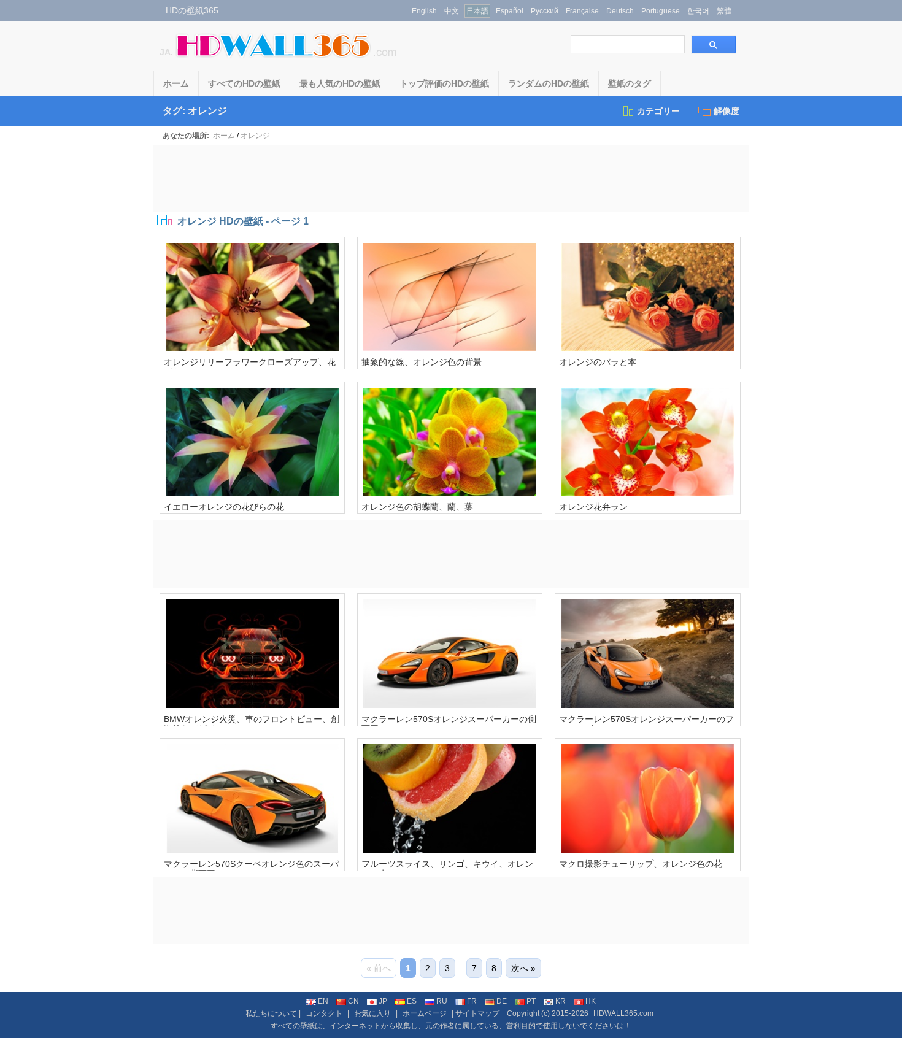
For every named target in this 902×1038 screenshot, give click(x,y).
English (424, 11)
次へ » (523, 968)
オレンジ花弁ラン (593, 507)
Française (582, 11)
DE (501, 1001)
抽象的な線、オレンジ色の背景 (421, 362)
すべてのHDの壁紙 (244, 83)
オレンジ (255, 135)
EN (323, 1001)
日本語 (477, 11)
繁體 (724, 11)
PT (531, 1001)
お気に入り (372, 1013)
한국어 (698, 11)
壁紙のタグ (629, 83)
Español (509, 11)
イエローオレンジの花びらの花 (224, 507)
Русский (544, 11)
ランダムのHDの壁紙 (548, 83)
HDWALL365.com (623, 1013)
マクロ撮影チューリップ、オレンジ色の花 (640, 864)
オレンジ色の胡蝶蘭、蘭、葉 (417, 507)
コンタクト (324, 1013)
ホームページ (425, 1013)
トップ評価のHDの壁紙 (444, 83)
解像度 (726, 111)
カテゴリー (658, 111)
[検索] (713, 44)
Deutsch (620, 11)
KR (560, 1001)
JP (383, 1001)
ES (412, 1001)
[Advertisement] (451, 178)
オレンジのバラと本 (597, 362)
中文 (451, 11)
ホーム (176, 83)
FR (472, 1001)
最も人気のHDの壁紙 (339, 83)
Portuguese (660, 11)
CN (353, 1001)
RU (441, 1001)
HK (590, 1001)
